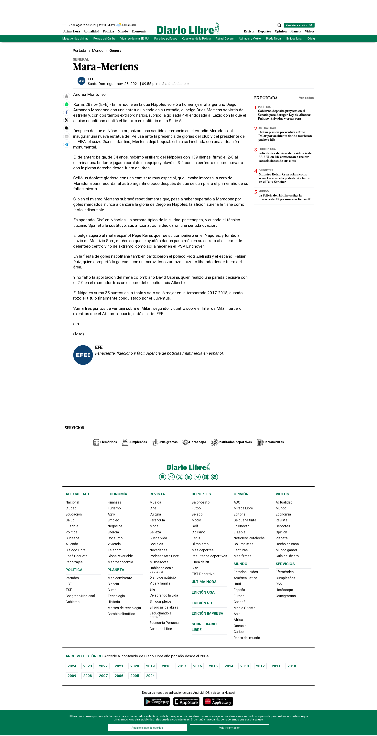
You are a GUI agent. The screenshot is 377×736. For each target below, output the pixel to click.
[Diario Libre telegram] (197, 477)
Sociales (156, 544)
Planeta (295, 31)
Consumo (115, 538)
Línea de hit (200, 562)
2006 (119, 675)
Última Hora (71, 31)
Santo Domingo (100, 83)
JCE (68, 584)
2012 (260, 666)
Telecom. (115, 550)
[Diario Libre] (188, 28)
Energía (113, 532)
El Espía (239, 532)
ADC (237, 502)
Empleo (113, 520)
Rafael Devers (225, 38)
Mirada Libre (243, 508)
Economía (139, 31)
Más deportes (203, 550)
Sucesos (73, 538)
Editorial (240, 514)
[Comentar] (67, 128)
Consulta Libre (161, 629)
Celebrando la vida (164, 595)
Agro (111, 514)
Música (155, 502)
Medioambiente (120, 578)
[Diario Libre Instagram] (171, 476)
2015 (213, 666)
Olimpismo (200, 544)
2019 (150, 666)
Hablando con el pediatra (162, 570)
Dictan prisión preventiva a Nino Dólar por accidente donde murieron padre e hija (285, 136)
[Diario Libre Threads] (205, 477)
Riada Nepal (273, 38)
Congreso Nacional (80, 596)
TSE (69, 590)
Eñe (152, 589)
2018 (166, 666)
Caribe (239, 632)
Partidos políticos (165, 38)
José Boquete (77, 556)
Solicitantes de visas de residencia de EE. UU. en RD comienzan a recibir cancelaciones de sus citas (285, 157)
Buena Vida (158, 538)
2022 (103, 666)
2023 (87, 666)
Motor (196, 520)
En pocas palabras (164, 607)
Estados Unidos (246, 572)
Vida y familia (160, 583)
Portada (79, 50)
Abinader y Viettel (250, 38)
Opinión (281, 31)
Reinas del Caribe (104, 38)
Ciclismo (198, 532)
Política (108, 31)
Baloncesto (201, 502)
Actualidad (91, 31)
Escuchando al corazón (161, 615)
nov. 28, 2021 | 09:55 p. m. (138, 83)
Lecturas (241, 550)
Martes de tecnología (124, 608)
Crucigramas (286, 596)
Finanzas (114, 502)
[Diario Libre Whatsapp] (214, 477)
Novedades (158, 550)
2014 (229, 666)
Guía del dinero (287, 556)
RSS (279, 584)
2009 (72, 675)
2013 (244, 666)
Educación (74, 514)
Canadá (239, 602)
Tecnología (116, 596)
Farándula (157, 520)
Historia (114, 602)
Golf (195, 526)
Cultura (155, 514)
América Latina (245, 578)
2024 (72, 666)
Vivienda (114, 544)
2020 (134, 666)
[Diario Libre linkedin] (188, 477)
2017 (182, 666)
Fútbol (196, 508)
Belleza (155, 532)
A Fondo (72, 544)
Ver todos (306, 98)
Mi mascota (159, 562)
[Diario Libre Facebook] (162, 477)
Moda (154, 526)
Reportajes (74, 562)
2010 (291, 666)
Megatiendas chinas (75, 38)
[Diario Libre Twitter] (179, 477)
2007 (103, 675)
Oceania (240, 626)
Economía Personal (164, 623)
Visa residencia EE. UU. (134, 38)
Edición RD (202, 603)
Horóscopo (284, 590)
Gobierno (73, 602)
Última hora (204, 581)
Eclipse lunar (294, 38)
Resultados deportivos (209, 556)
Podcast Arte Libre (164, 556)
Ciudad (71, 508)
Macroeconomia (120, 562)
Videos (310, 31)
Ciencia (113, 584)
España (239, 590)
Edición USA (267, 149)
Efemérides (285, 572)
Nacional (72, 502)
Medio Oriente (244, 608)
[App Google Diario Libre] (157, 701)
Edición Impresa (207, 613)
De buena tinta (245, 520)
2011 (276, 666)
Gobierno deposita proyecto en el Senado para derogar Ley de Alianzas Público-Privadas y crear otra (284, 115)
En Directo (241, 526)
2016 (197, 666)
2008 (87, 675)
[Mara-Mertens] (67, 104)
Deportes (264, 31)
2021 (119, 666)
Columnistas (243, 544)
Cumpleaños (285, 578)
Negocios (115, 526)
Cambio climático (121, 614)
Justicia (72, 526)
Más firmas (243, 556)
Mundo (123, 31)
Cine (153, 508)
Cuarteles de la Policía (196, 38)
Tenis (196, 538)
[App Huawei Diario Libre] (218, 701)
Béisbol (197, 514)
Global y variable (120, 556)
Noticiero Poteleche (249, 538)
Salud (70, 520)
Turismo (114, 508)
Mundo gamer (286, 550)
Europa (239, 596)
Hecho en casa (287, 544)
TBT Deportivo (203, 574)
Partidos (72, 578)
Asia (237, 614)
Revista (249, 31)
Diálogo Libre (76, 550)
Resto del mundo (247, 638)
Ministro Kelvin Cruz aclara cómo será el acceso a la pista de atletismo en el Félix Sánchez (284, 178)
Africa (238, 620)
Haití (237, 584)
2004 (150, 675)
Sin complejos (161, 601)
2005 (134, 675)
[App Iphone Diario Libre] (186, 701)
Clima (112, 590)
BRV (195, 568)
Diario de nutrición (164, 577)
